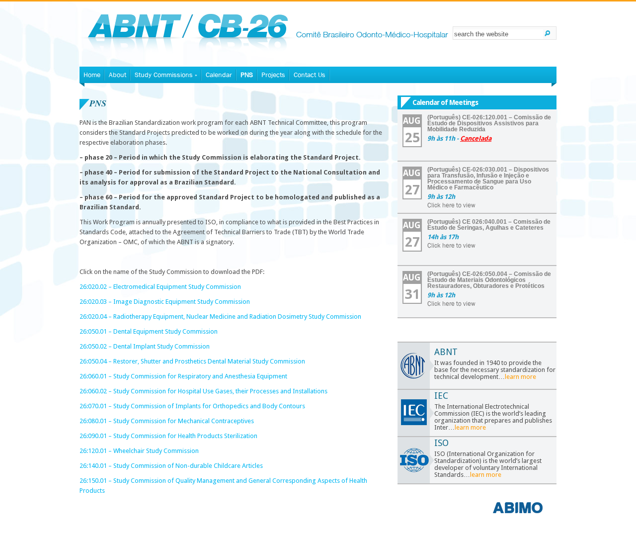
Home (91, 74)
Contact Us (309, 74)
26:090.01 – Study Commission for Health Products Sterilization (168, 436)
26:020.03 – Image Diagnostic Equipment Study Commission (165, 301)
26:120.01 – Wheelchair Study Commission (139, 450)
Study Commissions (166, 74)
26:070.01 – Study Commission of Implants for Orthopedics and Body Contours (192, 406)
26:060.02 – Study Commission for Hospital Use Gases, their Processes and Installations (203, 391)
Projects (273, 74)
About (117, 74)
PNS (246, 74)
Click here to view (451, 205)
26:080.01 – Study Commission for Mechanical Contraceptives (167, 421)
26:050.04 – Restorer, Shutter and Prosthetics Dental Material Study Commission (192, 361)
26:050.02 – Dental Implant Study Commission (145, 346)
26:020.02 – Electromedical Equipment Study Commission (160, 286)
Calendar (219, 74)
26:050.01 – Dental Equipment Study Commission (149, 331)
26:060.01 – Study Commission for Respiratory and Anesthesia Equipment (183, 376)
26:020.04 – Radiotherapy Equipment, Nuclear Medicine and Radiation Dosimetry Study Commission (220, 316)
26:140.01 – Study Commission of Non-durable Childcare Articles (171, 465)
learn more (520, 376)
